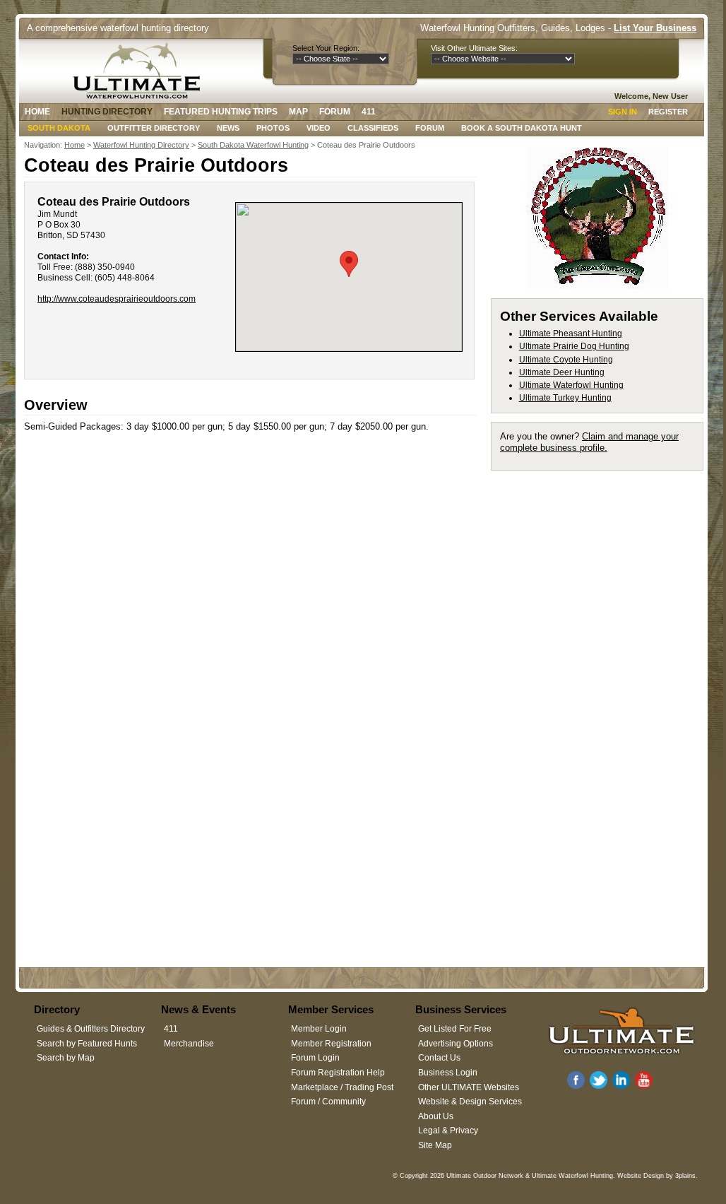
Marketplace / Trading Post (342, 1087)
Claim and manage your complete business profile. (589, 442)
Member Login (319, 1029)
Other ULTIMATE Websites (468, 1087)
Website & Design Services (470, 1101)
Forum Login (315, 1058)
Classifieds (372, 128)
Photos (273, 128)
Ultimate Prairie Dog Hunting (574, 346)
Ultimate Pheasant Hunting (570, 333)
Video (319, 128)
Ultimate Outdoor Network (484, 1175)
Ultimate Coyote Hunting (566, 360)
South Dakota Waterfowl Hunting (253, 145)
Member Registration (331, 1044)
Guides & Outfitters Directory (91, 1029)
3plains (685, 1175)
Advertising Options (455, 1044)
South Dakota (59, 128)
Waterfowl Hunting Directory (141, 145)
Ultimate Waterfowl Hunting (571, 385)
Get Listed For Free (455, 1029)
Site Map (435, 1145)
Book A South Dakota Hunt (521, 128)
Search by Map (66, 1058)
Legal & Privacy (448, 1130)
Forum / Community (328, 1101)
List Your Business (655, 28)
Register (668, 111)
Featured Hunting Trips (221, 112)
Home (37, 112)
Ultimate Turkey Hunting (565, 398)
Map (298, 112)
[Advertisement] (603, 567)
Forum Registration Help (338, 1073)
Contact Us (439, 1058)
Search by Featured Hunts (87, 1044)
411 (369, 112)
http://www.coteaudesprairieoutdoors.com (116, 299)
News (228, 128)
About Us (435, 1116)
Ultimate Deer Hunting (562, 372)
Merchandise (189, 1044)
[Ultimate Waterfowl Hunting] (140, 70)
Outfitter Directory (153, 128)
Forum (334, 112)
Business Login (447, 1073)
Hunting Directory (107, 112)
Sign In (622, 111)
